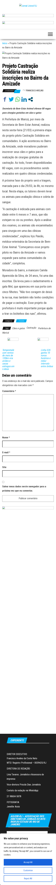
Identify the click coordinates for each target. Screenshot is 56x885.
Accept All (28, 862)
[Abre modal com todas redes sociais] (30, 99)
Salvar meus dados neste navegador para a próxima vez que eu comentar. (24, 488)
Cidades (21, 321)
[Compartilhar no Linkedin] (24, 99)
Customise (28, 870)
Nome (6, 437)
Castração (31, 327)
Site (4, 467)
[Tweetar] (11, 99)
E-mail (6, 452)
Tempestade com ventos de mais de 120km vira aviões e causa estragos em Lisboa (8, 359)
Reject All (28, 878)
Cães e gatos (18, 328)
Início (4, 43)
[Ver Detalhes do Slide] (28, 16)
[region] (28, 859)
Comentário (9, 391)
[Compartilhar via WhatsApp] (17, 99)
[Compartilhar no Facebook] (4, 99)
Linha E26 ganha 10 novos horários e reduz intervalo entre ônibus (47, 358)
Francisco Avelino (34, 90)
